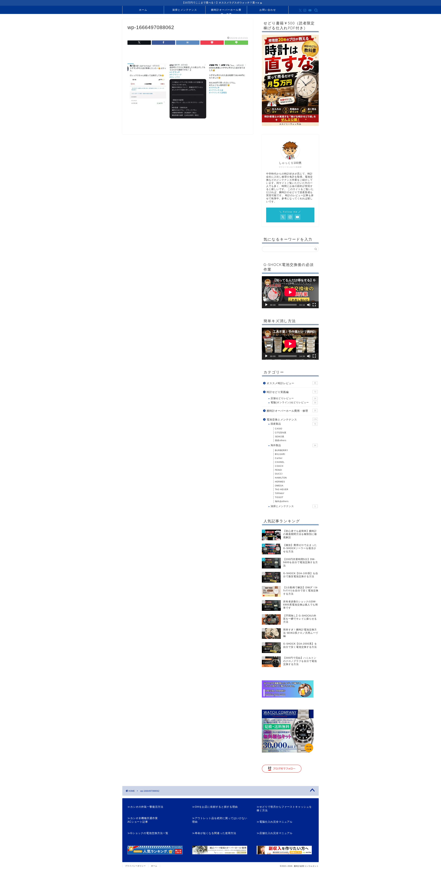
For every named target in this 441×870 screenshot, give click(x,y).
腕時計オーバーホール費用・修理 (226, 11)
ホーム (143, 9)
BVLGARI (280, 454)
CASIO (278, 429)
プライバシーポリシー (135, 866)
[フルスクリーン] (314, 305)
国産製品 (293, 424)
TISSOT (279, 497)
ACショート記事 (137, 821)
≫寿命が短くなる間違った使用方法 (214, 833)
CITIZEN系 (280, 432)
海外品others (282, 501)
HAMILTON (281, 478)
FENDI (278, 470)
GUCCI (279, 474)
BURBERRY (281, 450)
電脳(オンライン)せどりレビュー (293, 402)
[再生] (266, 305)
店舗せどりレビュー (293, 398)
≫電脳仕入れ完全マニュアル (275, 821)
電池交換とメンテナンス (292, 419)
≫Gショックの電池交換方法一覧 (147, 833)
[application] (290, 292)
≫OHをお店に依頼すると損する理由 (215, 806)
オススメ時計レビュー (291, 383)
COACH (279, 466)
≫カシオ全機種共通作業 (142, 818)
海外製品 (293, 445)
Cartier (279, 458)
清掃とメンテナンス (184, 9)
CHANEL (280, 462)
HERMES (280, 482)
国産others (280, 440)
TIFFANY (279, 493)
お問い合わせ (267, 9)
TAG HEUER (281, 489)
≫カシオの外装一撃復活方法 (145, 806)
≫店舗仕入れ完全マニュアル (275, 833)
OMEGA (279, 485)
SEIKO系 (279, 436)
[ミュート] (308, 305)
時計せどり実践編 (291, 392)
